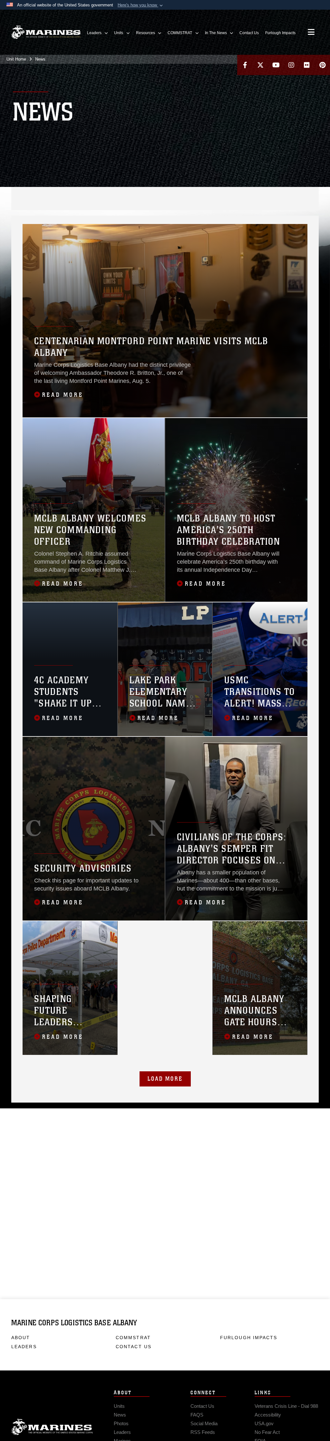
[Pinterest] (322, 65)
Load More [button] (165, 1078)
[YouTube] (276, 65)
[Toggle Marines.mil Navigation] (311, 32)
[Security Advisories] (94, 828)
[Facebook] (245, 65)
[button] (141, 5)
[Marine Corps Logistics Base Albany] (46, 32)
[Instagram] (291, 65)
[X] (260, 65)
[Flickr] (307, 65)
